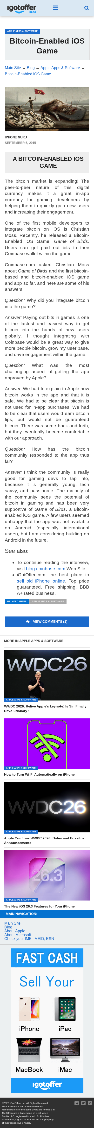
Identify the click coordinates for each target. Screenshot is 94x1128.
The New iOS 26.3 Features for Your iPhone (39, 906)
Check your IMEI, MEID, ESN (29, 939)
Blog (8, 927)
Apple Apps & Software (48, 601)
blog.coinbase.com (45, 568)
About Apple (14, 931)
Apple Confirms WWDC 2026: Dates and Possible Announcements (44, 840)
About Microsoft (17, 935)
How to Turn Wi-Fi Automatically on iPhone (39, 774)
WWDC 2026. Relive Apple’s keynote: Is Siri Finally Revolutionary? (45, 708)
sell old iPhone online (41, 580)
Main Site (12, 923)
